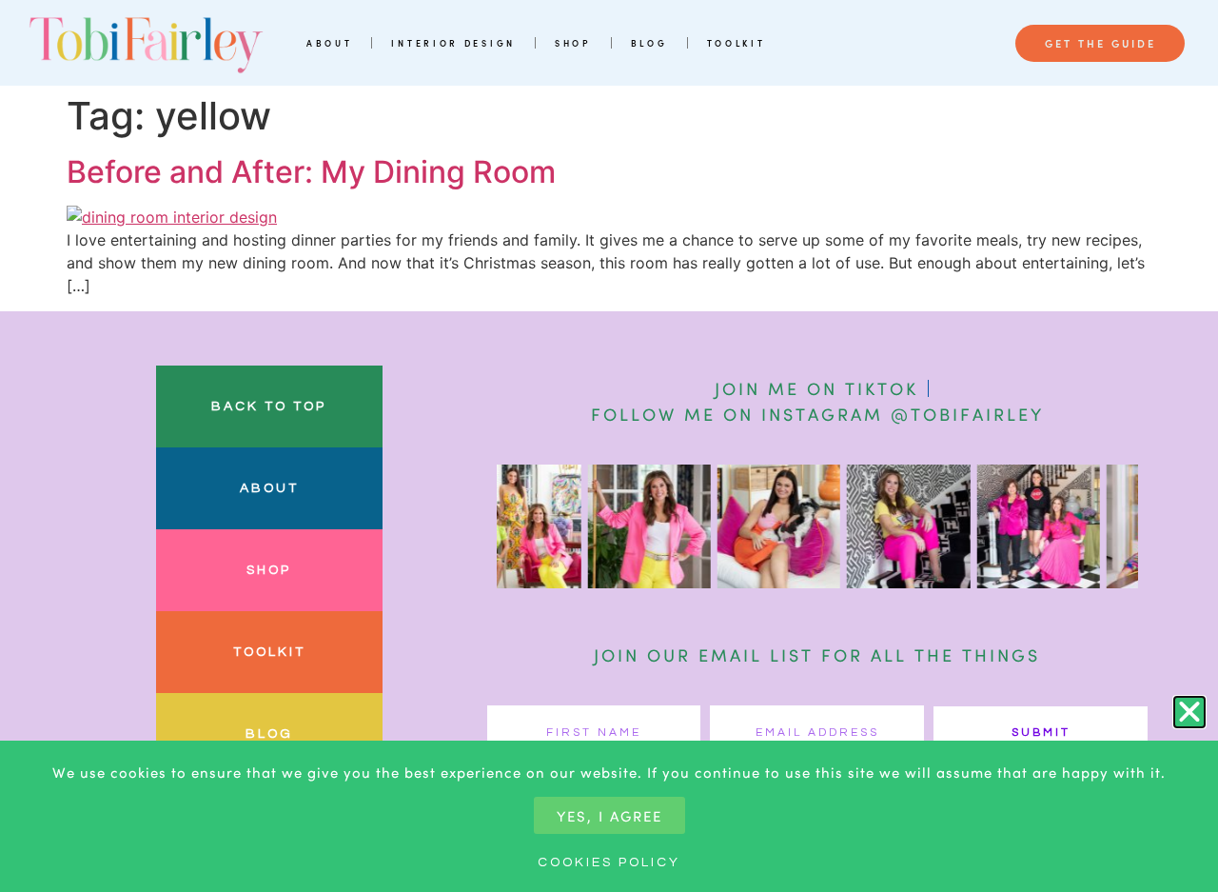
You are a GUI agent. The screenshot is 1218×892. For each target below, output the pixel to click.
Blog (649, 43)
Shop (573, 43)
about (269, 488)
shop (268, 570)
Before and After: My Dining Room (311, 171)
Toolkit (736, 43)
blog (269, 734)
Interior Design (453, 43)
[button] (1189, 712)
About (329, 43)
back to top (268, 406)
